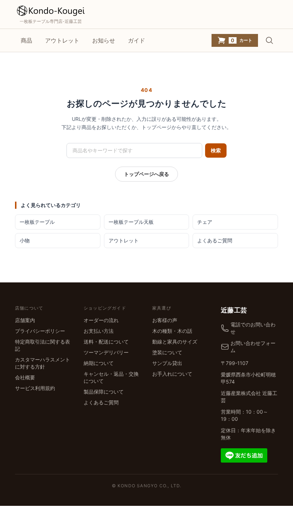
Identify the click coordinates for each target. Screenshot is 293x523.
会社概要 (25, 377)
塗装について (167, 352)
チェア (204, 222)
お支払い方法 (99, 331)
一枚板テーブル (37, 222)
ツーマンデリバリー (106, 352)
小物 (25, 240)
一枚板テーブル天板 (131, 222)
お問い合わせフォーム (252, 346)
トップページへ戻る (146, 174)
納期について (99, 363)
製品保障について (104, 392)
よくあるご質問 (214, 240)
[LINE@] (244, 455)
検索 (216, 150)
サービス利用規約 (35, 388)
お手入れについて (172, 374)
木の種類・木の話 (172, 331)
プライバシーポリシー (40, 331)
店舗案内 (25, 320)
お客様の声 (164, 320)
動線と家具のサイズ (174, 342)
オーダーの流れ (101, 320)
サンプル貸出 (167, 363)
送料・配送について (106, 342)
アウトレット (62, 40)
